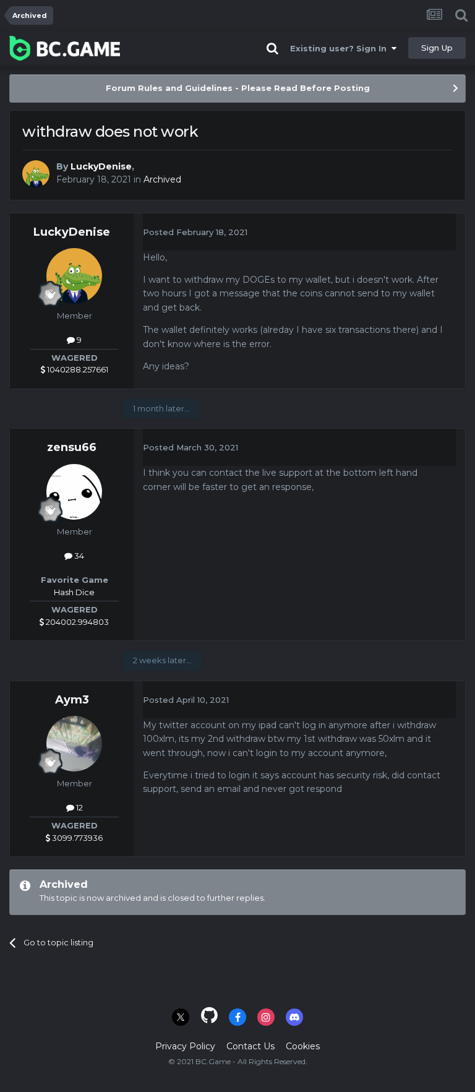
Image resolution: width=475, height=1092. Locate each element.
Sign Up (437, 48)
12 (78, 807)
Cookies (303, 1046)
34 (78, 556)
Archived (162, 179)
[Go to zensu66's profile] (74, 492)
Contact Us (250, 1046)
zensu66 (71, 447)
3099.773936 (76, 838)
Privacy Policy (185, 1046)
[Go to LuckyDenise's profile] (35, 173)
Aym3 (72, 700)
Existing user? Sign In (341, 48)
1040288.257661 (76, 369)
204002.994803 (76, 622)
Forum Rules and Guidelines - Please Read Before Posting (238, 88)
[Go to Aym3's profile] (74, 744)
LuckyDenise (101, 166)
